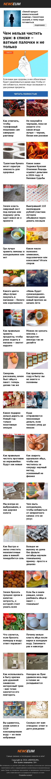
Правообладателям (25, 775)
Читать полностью (25, 93)
